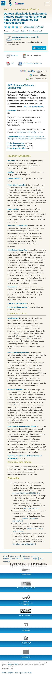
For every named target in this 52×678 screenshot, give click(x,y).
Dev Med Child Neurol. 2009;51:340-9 (25, 493)
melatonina (17, 139)
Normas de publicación (11, 558)
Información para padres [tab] (32, 63)
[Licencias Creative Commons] (26, 609)
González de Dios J (20, 31)
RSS (41, 558)
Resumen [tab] (14, 55)
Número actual (15, 556)
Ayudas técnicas (25, 672)
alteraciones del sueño (29, 136)
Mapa (35, 558)
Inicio (5, 556)
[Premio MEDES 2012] (26, 568)
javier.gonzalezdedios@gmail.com (30, 132)
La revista (26, 558)
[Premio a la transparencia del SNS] (26, 582)
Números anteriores (30, 556)
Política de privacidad (10, 672)
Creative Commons (13, 664)
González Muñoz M (36, 31)
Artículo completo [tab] (34, 55)
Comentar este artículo (39, 79)
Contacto (6, 561)
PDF (12, 63)
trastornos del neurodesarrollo (34, 139)
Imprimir (44, 71)
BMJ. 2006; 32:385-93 (31, 508)
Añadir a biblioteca (40, 75)
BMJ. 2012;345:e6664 (33, 106)
